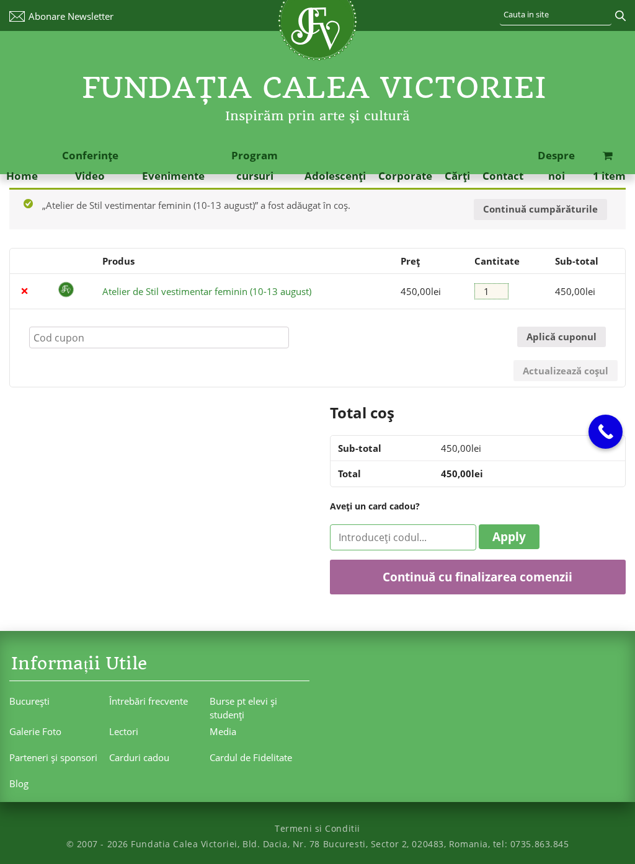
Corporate (405, 176)
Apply (509, 537)
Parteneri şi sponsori (53, 757)
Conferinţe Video (90, 165)
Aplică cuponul (561, 336)
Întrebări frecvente (148, 701)
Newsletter (71, 16)
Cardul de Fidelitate (251, 757)
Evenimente (173, 176)
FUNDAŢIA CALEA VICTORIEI (314, 87)
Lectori (123, 731)
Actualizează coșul (565, 370)
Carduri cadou (139, 757)
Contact (502, 176)
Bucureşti (29, 701)
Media (223, 731)
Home (22, 176)
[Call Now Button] (605, 432)
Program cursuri (254, 165)
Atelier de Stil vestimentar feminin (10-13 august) (206, 291)
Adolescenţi (335, 176)
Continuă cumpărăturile (540, 209)
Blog (19, 783)
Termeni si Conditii (317, 828)
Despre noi (556, 165)
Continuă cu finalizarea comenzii (477, 576)
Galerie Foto (35, 731)
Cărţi (457, 176)
